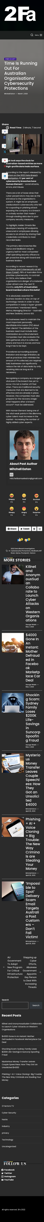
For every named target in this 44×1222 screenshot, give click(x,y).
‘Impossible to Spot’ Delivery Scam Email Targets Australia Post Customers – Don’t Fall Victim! (33, 910)
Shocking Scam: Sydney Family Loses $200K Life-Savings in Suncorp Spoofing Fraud (33, 718)
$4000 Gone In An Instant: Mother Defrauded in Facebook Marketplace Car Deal (33, 658)
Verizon (32, 553)
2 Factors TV (8, 1106)
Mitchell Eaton (9, 94)
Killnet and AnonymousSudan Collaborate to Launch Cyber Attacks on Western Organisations (33, 593)
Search (5, 1000)
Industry (6, 1126)
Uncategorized (9, 1146)
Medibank (34, 551)
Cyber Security (9, 1112)
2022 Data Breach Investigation (23, 549)
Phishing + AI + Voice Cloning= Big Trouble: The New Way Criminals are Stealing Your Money (33, 844)
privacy (5, 1133)
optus (18, 553)
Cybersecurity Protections (21, 551)
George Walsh (31, 624)
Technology (7, 1139)
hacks (5, 1119)
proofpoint (25, 553)
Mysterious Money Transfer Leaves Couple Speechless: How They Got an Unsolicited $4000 (33, 780)
